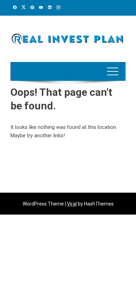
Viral (72, 204)
